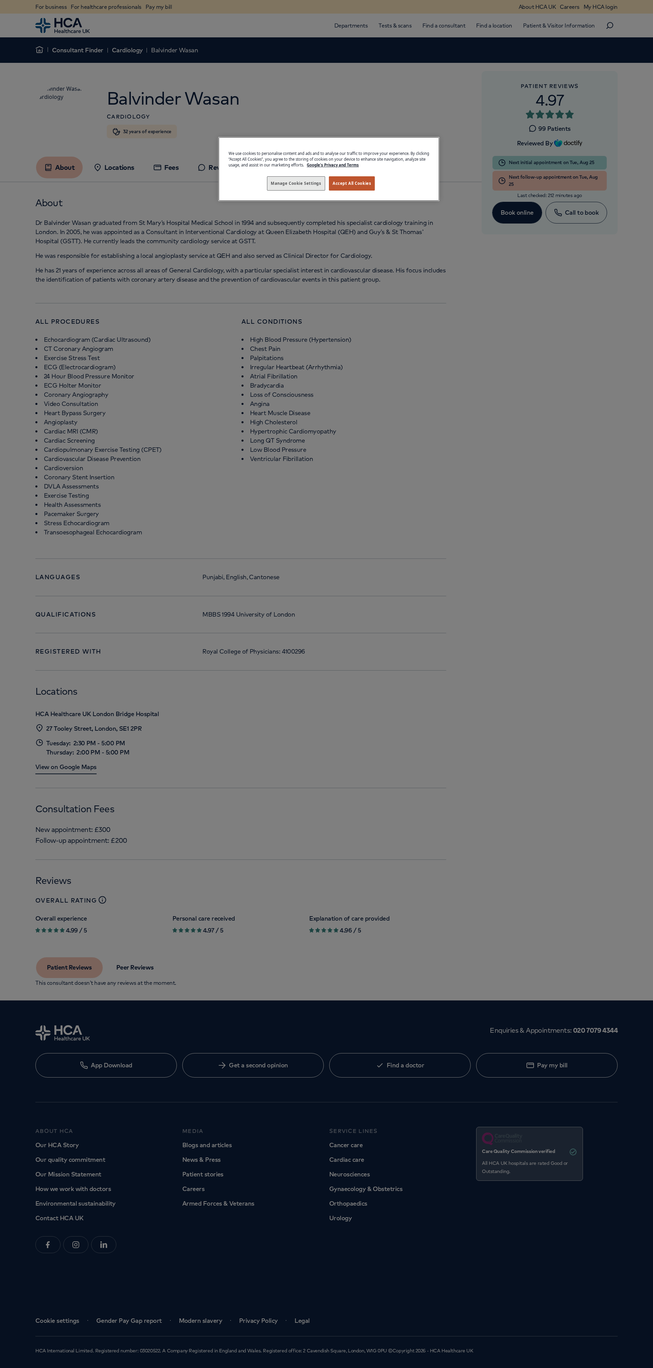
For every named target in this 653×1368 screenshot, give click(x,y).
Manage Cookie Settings (296, 183)
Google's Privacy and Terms (333, 164)
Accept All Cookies (352, 183)
